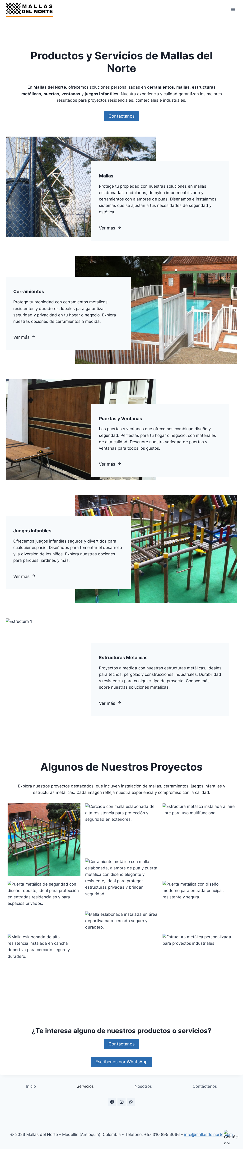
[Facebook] (112, 1102)
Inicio (31, 1086)
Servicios (85, 1086)
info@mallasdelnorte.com (208, 1134)
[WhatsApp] (131, 1102)
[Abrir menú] (233, 9)
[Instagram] (121, 1102)
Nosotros (143, 1086)
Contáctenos (205, 1086)
